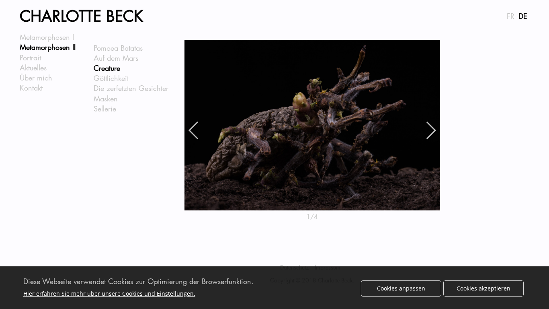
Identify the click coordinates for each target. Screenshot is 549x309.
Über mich (36, 77)
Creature (107, 68)
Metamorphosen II (48, 47)
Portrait (30, 57)
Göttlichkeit (111, 78)
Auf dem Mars (116, 58)
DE (522, 16)
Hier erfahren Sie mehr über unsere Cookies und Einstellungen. (109, 293)
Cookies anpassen (401, 288)
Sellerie (105, 108)
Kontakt (31, 88)
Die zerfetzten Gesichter (131, 88)
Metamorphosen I (47, 37)
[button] (193, 130)
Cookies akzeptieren (483, 288)
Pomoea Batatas (118, 48)
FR (510, 16)
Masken (106, 98)
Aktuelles (33, 67)
